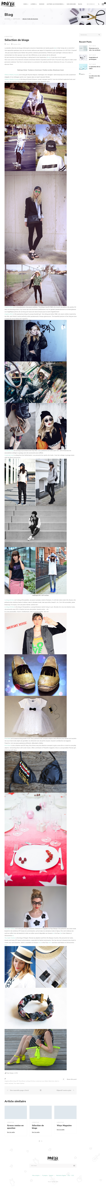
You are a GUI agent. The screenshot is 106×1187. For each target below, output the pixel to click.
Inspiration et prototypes (93, 58)
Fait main (92, 45)
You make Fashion (10, 929)
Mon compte (36, 1175)
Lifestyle (9, 36)
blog (14, 1081)
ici (55, 48)
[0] (103, 5)
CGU (68, 1175)
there (50, 942)
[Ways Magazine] (65, 1112)
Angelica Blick (9, 307)
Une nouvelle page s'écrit (19, 1090)
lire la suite (11, 1132)
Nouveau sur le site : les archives (94, 49)
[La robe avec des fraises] (83, 76)
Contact (51, 1175)
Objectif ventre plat (64, 1090)
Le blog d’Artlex (9, 600)
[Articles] (40, 1090)
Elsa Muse (8, 738)
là (60, 933)
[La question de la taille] (83, 67)
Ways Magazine (64, 1125)
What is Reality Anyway (12, 75)
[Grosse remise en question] (16, 1112)
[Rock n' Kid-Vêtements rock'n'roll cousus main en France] (8, 4)
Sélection (51, 1081)
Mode (46, 1081)
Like (8, 44)
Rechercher (98, 4)
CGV (72, 1175)
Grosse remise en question (15, 1126)
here (48, 57)
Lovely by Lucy (9, 450)
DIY (18, 1081)
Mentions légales (61, 1175)
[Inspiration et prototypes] (83, 57)
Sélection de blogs (38, 1126)
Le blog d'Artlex (30, 1081)
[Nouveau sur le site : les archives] (83, 48)
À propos (45, 1175)
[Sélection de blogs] (40, 1112)
